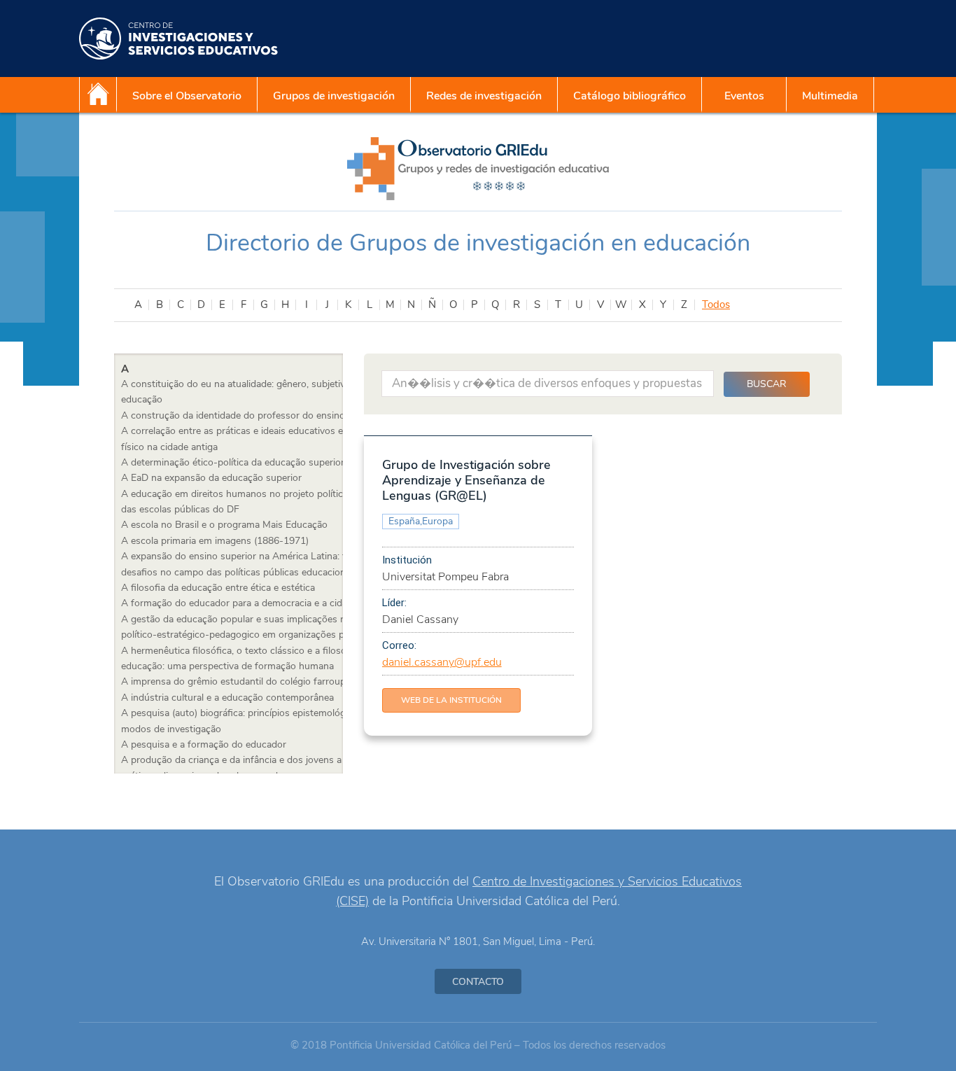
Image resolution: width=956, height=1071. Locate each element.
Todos (716, 305)
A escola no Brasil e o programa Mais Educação (224, 524)
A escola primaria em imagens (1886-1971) (215, 540)
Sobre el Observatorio (186, 96)
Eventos (744, 96)
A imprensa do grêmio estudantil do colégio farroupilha (240, 681)
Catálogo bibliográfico (629, 96)
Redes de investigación (484, 96)
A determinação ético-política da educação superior (232, 462)
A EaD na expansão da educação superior (211, 477)
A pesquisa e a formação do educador (203, 744)
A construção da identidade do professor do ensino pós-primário (262, 415)
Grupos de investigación (334, 96)
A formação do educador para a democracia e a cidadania (245, 603)
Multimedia (830, 96)
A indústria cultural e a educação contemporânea (227, 697)
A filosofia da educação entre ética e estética (218, 587)
